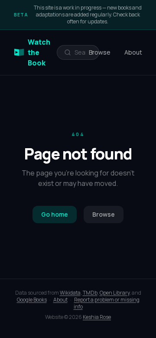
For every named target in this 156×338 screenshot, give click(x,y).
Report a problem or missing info (107, 303)
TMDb (90, 292)
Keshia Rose (97, 317)
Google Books (32, 299)
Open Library (115, 292)
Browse (99, 52)
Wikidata (70, 292)
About (133, 52)
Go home (54, 214)
